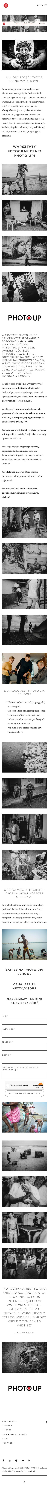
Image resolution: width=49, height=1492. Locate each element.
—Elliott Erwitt (24, 1333)
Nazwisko (8, 1029)
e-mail (6, 1055)
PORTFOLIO (8, 1421)
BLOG (5, 1439)
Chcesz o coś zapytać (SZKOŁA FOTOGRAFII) (20, 1068)
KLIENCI (6, 1430)
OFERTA (6, 1426)
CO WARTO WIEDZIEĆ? (14, 1434)
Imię (5, 1016)
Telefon (7, 1042)
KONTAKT (7, 1443)
